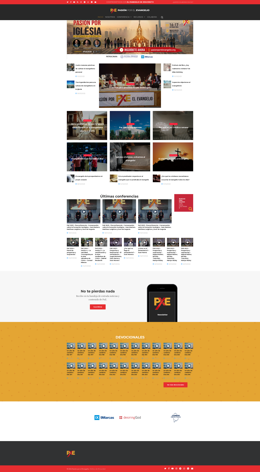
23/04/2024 (131, 166)
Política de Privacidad (97, 469)
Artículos (130, 84)
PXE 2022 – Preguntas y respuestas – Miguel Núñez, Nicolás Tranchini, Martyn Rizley (158, 254)
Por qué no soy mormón (130, 127)
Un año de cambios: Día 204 (167, 372)
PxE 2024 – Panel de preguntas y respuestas (71, 251)
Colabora (152, 17)
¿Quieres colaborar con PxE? (183, 2)
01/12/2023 (167, 184)
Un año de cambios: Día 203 (135, 372)
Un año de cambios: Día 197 (70, 353)
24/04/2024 (88, 164)
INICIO (100, 17)
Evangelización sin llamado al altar (87, 159)
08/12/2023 (81, 184)
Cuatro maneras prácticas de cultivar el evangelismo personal (85, 68)
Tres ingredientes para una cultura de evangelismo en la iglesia (85, 85)
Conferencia (123, 17)
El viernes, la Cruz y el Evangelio (173, 159)
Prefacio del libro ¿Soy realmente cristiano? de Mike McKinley (181, 68)
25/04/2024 (174, 133)
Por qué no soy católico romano (173, 127)
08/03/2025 (177, 90)
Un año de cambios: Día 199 (135, 353)
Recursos (138, 17)
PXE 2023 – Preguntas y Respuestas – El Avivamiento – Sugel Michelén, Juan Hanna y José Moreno (116, 254)
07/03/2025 (88, 136)
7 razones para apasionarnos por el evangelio (130, 87)
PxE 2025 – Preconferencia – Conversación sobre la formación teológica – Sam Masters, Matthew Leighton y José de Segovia (83, 227)
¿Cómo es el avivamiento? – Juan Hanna (143, 250)
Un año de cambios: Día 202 (103, 372)
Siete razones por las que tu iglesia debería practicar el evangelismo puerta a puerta (87, 127)
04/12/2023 (124, 184)
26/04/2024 (131, 133)
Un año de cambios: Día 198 (103, 353)
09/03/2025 (81, 93)
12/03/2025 (131, 93)
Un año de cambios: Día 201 (70, 372)
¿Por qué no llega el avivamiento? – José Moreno (129, 251)
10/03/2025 (177, 76)
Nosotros (110, 17)
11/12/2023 (174, 164)
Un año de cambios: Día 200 (167, 353)
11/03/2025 (80, 76)
